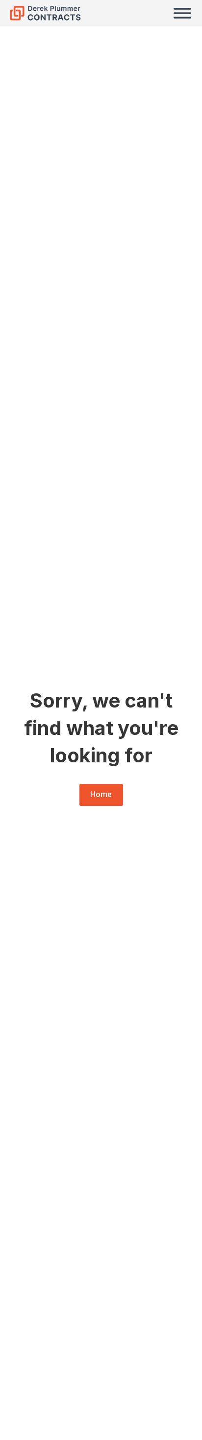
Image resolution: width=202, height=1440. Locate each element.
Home (101, 794)
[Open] (182, 13)
